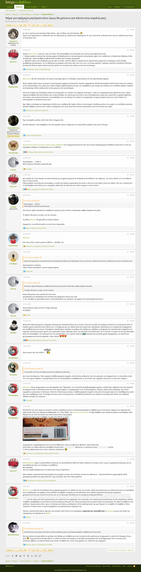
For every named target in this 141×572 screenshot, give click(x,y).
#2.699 (132, 486)
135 (29, 25)
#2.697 (132, 406)
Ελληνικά (10, 566)
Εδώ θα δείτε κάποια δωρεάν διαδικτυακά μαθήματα (43, 145)
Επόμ (50, 25)
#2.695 (132, 363)
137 (37, 25)
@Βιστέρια (27, 387)
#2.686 (132, 158)
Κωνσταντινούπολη (80, 412)
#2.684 (132, 116)
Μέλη (44, 7)
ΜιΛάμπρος (13, 358)
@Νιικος (33, 219)
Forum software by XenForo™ (70, 570)
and (33, 135)
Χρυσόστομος (13, 535)
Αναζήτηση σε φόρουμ (25, 10)
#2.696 (132, 383)
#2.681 (132, 29)
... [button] (17, 25)
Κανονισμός (106, 566)
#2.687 (132, 175)
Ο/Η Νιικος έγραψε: (30, 201)
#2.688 (132, 195)
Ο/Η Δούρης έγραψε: (31, 283)
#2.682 (132, 50)
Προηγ (9, 25)
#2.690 (132, 252)
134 (25, 25)
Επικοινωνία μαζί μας (93, 566)
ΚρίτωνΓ (13, 62)
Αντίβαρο (13, 264)
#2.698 (132, 459)
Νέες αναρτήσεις (11, 10)
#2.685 (132, 141)
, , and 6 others (42, 453)
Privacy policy (116, 566)
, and (38, 69)
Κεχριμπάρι (13, 87)
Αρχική (10, 7)
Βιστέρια (13, 374)
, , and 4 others (40, 152)
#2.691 (132, 277)
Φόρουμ (19, 7)
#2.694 (132, 346)
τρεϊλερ (110, 511)
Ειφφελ (13, 332)
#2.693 (132, 321)
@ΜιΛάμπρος (29, 463)
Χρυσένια (13, 41)
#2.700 (132, 523)
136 (33, 25)
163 (44, 25)
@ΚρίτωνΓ (27, 490)
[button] (39, 7)
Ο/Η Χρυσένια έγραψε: (31, 257)
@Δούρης (26, 237)
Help (123, 566)
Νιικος (13, 170)
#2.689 (132, 234)
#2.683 (132, 75)
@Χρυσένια (33, 54)
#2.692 (132, 304)
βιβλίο (48, 513)
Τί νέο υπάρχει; (31, 7)
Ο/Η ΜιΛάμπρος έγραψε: (32, 368)
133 (21, 25)
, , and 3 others (40, 189)
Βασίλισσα (13, 245)
